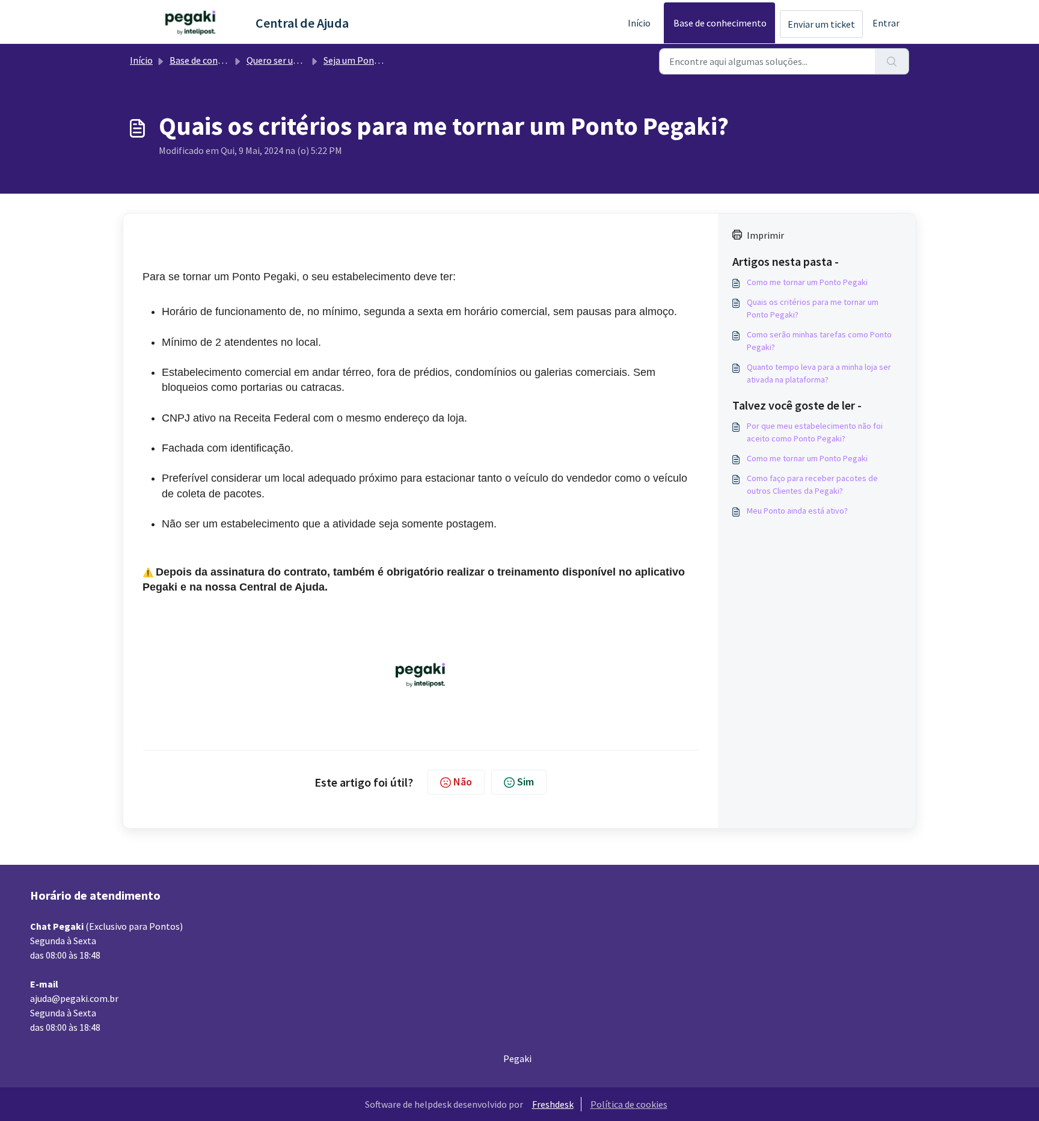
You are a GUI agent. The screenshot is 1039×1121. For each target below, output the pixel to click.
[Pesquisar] (892, 61)
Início (639, 23)
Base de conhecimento (720, 23)
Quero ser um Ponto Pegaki (303, 60)
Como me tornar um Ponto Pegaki (807, 282)
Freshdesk (553, 1104)
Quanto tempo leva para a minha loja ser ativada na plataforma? (819, 373)
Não (462, 781)
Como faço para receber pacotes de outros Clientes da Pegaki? (812, 484)
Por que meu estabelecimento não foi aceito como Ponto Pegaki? (815, 432)
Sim (525, 781)
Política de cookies (628, 1104)
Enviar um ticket (821, 24)
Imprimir (765, 235)
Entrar (886, 23)
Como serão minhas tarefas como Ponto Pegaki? (819, 340)
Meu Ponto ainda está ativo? (797, 510)
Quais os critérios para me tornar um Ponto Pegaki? (812, 308)
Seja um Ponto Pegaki (368, 60)
